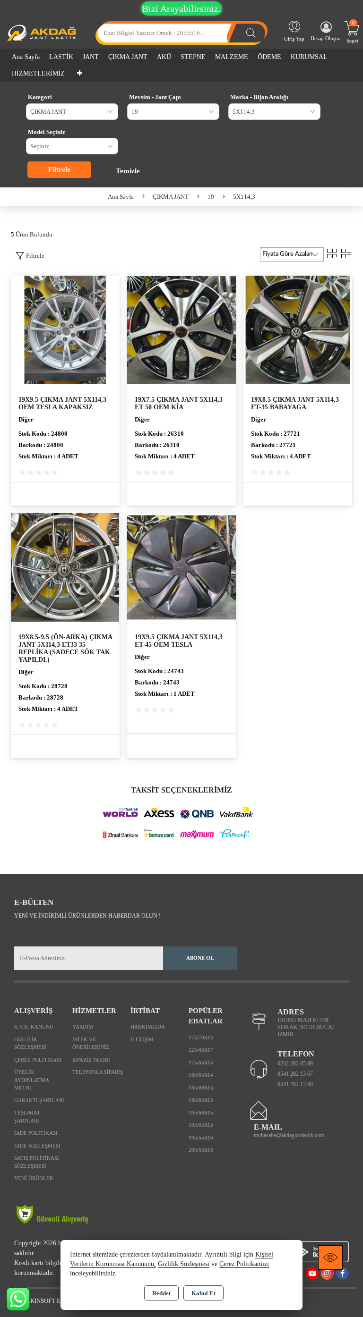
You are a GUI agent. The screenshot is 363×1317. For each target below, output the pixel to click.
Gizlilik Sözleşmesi (30, 1043)
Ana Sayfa (26, 56)
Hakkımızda (147, 1027)
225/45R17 (201, 1050)
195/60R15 (201, 1112)
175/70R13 (201, 1037)
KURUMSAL (309, 56)
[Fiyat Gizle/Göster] (330, 1257)
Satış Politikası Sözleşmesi (36, 1162)
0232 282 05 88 (295, 1063)
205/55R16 (201, 1150)
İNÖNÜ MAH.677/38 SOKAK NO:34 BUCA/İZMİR (305, 1027)
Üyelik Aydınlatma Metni (31, 1079)
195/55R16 (201, 1137)
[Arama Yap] (251, 33)
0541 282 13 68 (295, 1084)
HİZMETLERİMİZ (38, 73)
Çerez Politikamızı (244, 1263)
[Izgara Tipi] (332, 253)
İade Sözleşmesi (37, 1145)
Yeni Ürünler (33, 1178)
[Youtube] (312, 1273)
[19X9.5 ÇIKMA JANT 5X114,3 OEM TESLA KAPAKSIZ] (65, 329)
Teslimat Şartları (27, 1116)
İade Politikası (36, 1133)
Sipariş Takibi (91, 1060)
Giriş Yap (294, 39)
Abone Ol (200, 958)
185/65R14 (201, 1075)
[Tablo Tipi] (346, 253)
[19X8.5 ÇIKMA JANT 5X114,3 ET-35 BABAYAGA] (297, 329)
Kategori (40, 97)
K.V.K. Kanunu (33, 1027)
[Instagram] (327, 1273)
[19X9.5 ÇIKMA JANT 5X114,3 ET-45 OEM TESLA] (181, 567)
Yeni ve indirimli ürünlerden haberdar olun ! (87, 915)
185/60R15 (201, 1087)
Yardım (82, 1027)
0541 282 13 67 (295, 1074)
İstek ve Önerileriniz (90, 1043)
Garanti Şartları (39, 1100)
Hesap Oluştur (326, 38)
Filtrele (59, 169)
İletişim (142, 1039)
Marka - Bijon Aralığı (259, 97)
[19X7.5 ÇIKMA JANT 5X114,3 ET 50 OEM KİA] (181, 329)
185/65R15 (201, 1100)
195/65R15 (201, 1125)
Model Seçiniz (46, 131)
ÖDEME (269, 56)
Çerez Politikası (37, 1060)
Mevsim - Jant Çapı (155, 97)
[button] (30, 256)
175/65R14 (201, 1062)
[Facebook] (342, 1273)
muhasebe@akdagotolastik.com (289, 1135)
